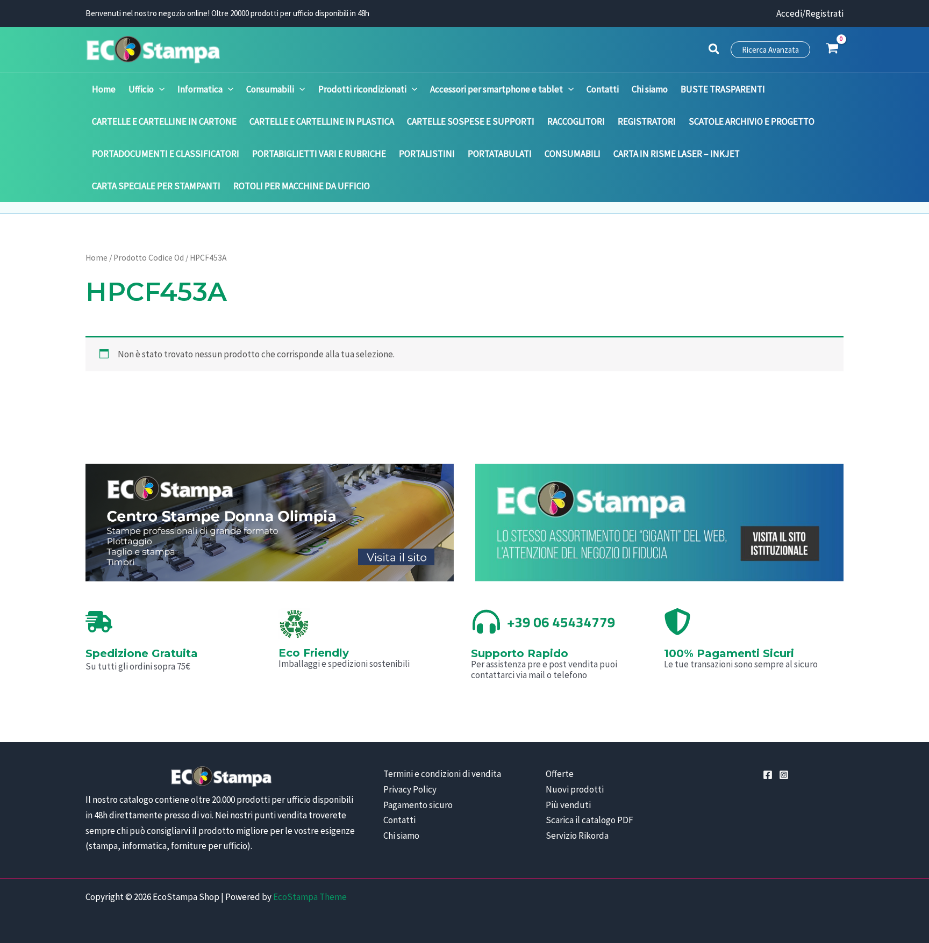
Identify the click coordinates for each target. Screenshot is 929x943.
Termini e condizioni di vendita (442, 774)
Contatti (399, 820)
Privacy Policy (410, 789)
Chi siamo (401, 835)
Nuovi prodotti (575, 789)
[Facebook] (768, 775)
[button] (714, 50)
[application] (159, 89)
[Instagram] (784, 775)
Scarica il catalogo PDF (589, 820)
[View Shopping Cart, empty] (832, 49)
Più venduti (568, 805)
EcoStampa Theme (310, 897)
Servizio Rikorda (577, 835)
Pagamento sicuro (418, 805)
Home (96, 258)
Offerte (560, 774)
